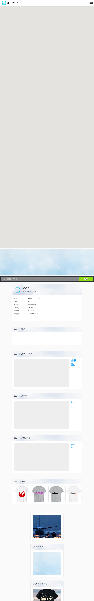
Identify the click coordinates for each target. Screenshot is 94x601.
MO (72, 446)
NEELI (73, 365)
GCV (72, 444)
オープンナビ (14, 3)
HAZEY (73, 363)
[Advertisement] (47, 262)
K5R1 (72, 402)
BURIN (73, 361)
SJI (72, 447)
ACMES (73, 360)
